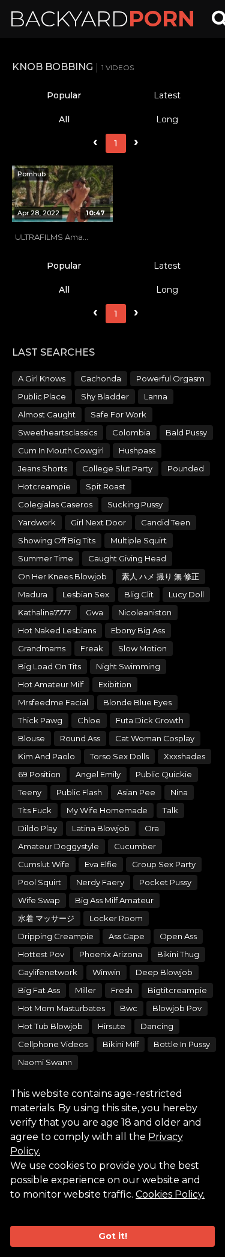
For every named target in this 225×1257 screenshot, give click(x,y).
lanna (155, 396)
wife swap (39, 900)
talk (170, 810)
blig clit (139, 594)
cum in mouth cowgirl (61, 450)
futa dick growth (150, 720)
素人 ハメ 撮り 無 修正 (160, 576)
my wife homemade (107, 810)
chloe (89, 720)
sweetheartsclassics (57, 432)
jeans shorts (42, 468)
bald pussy (186, 432)
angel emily (98, 774)
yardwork (37, 522)
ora (152, 828)
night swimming (128, 666)
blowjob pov (177, 1008)
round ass (80, 738)
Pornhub (31, 174)
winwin (106, 972)
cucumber (135, 846)
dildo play (37, 828)
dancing (156, 1026)
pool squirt (39, 882)
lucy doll (186, 594)
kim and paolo (46, 756)
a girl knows (41, 378)
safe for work (118, 414)
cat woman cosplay (154, 738)
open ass (178, 936)
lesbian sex (85, 594)
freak (91, 648)
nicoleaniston (145, 612)
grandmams (41, 648)
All (64, 119)
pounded (185, 468)
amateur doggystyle (58, 846)
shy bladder (105, 396)
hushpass (137, 450)
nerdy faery (100, 882)
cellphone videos (53, 1044)
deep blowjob (164, 972)
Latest (167, 95)
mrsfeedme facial (53, 702)
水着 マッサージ (46, 918)
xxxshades (184, 756)
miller (85, 990)
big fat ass (39, 990)
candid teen (165, 522)
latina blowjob (101, 828)
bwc (128, 1008)
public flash (79, 792)
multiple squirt (138, 540)
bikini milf (121, 1044)
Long (167, 119)
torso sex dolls (119, 756)
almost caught (47, 414)
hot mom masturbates (61, 1008)
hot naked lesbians (57, 630)
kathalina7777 (44, 612)
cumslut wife (44, 864)
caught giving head (127, 558)
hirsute (111, 1026)
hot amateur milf (50, 684)
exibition (114, 684)
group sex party (164, 864)
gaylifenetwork (47, 972)
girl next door (98, 522)
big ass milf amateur (114, 900)
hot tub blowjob (50, 1026)
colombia (131, 432)
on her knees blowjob (62, 576)
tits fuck (35, 810)
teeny (29, 792)
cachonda (100, 378)
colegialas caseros (55, 504)
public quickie (164, 774)
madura (32, 594)
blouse (31, 738)
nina (179, 792)
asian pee (136, 792)
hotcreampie (44, 486)
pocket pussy (165, 882)
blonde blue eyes (137, 702)
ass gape (127, 936)
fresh (122, 990)
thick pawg (40, 720)
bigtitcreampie (177, 990)
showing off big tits (56, 540)
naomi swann (45, 1062)
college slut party (117, 468)
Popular (64, 95)
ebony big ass (138, 630)
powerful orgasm (170, 378)
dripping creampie (56, 936)
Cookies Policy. (170, 1194)
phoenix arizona (110, 954)
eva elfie (101, 864)
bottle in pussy (182, 1044)
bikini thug (178, 954)
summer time (45, 558)
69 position (39, 774)
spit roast (105, 486)
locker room (116, 918)
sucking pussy (135, 504)
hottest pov (41, 954)
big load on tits (49, 666)
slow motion (142, 648)
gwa (94, 612)
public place (42, 396)
